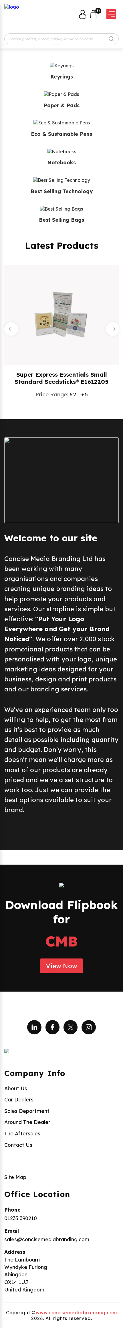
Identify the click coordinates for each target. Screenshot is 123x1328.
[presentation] (11, 329)
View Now (61, 966)
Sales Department (26, 1111)
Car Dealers (18, 1099)
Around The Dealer (27, 1122)
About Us (15, 1088)
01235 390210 (20, 1218)
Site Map (15, 1177)
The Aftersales (22, 1133)
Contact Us (18, 1145)
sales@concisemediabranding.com (46, 1239)
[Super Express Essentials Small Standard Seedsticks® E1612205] (61, 314)
